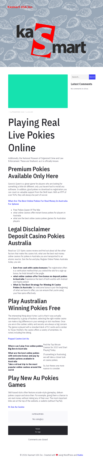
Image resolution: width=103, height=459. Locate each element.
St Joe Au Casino (16, 407)
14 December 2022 (17, 112)
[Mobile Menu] (94, 7)
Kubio (80, 455)
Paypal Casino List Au (18, 338)
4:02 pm (30, 112)
